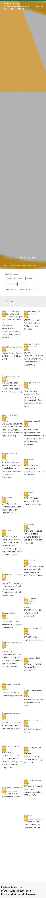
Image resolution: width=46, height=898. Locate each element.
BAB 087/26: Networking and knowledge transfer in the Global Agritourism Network (11, 331)
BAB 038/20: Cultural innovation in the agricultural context (12, 624)
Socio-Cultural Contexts (27, 289)
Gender (20, 279)
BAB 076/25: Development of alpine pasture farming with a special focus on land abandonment (33, 358)
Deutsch (40, 7)
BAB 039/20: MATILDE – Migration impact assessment (34, 613)
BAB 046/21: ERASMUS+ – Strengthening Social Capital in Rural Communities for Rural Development (12, 589)
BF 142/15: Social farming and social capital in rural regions (33, 501)
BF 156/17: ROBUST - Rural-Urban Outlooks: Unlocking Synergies (11, 725)
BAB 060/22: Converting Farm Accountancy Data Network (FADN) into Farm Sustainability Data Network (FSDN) (12, 429)
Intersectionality (11, 284)
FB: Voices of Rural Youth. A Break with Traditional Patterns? (32, 824)
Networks (23, 284)
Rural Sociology (11, 289)
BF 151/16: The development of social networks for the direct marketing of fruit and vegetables (33, 536)
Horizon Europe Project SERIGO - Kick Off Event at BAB (12, 356)
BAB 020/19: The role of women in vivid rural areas (34, 702)
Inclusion (29, 279)
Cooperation (10, 279)
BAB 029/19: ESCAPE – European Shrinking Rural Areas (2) (33, 667)
